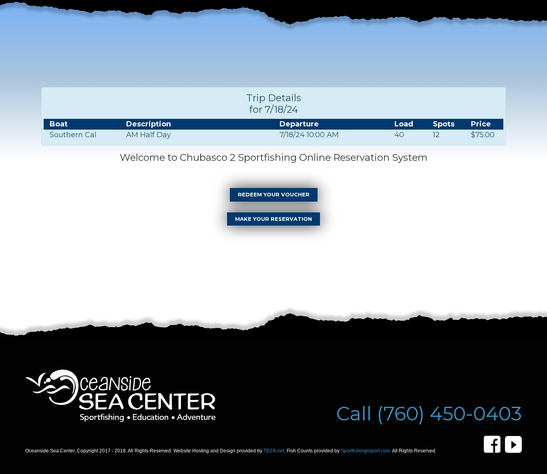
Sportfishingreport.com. (366, 451)
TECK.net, (275, 451)
